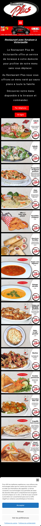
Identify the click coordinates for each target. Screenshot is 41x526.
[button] (37, 480)
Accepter (20, 505)
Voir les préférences (20, 518)
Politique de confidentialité (26, 523)
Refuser (20, 511)
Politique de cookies (10, 523)
